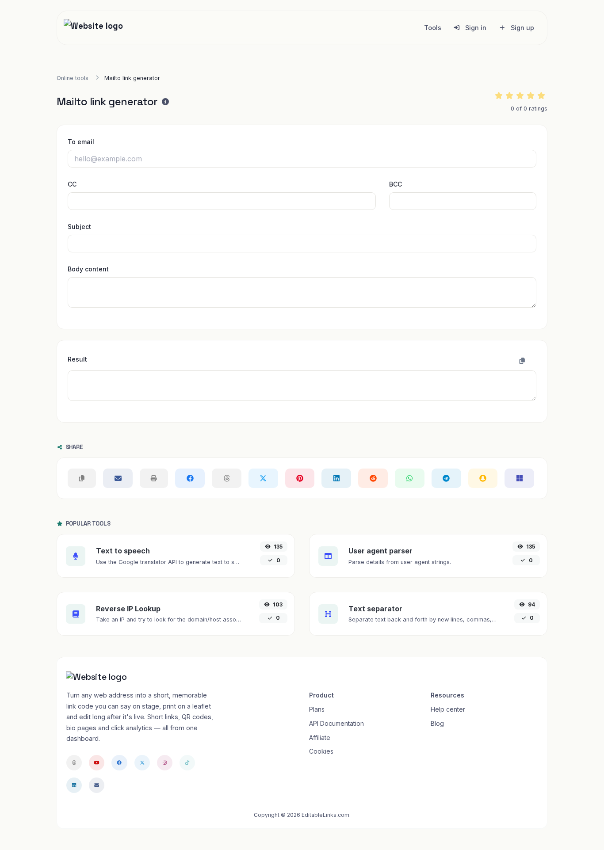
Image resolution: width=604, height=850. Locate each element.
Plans (317, 709)
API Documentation (336, 723)
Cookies (321, 751)
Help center (448, 709)
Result (77, 359)
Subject (79, 226)
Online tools (72, 78)
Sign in (474, 27)
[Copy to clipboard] (522, 360)
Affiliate (319, 737)
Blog (437, 723)
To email (81, 141)
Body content (88, 269)
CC (72, 184)
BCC (395, 184)
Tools (432, 27)
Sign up (521, 27)
